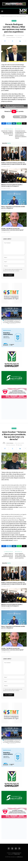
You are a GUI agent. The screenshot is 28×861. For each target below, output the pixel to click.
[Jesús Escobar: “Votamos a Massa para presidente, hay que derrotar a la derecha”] (14, 461)
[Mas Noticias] (23, 11)
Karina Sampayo (10, 35)
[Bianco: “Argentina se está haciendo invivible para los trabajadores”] (14, 198)
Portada (3, 16)
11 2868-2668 (16, 854)
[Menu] (2, 11)
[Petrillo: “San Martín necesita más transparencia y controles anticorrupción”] (14, 219)
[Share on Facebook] (5, 41)
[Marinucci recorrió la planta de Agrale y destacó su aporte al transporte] (14, 176)
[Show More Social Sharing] (25, 41)
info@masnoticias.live (16, 852)
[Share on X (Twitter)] (12, 41)
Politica (14, 20)
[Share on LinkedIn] (20, 41)
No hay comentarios (12, 37)
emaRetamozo (20, 856)
